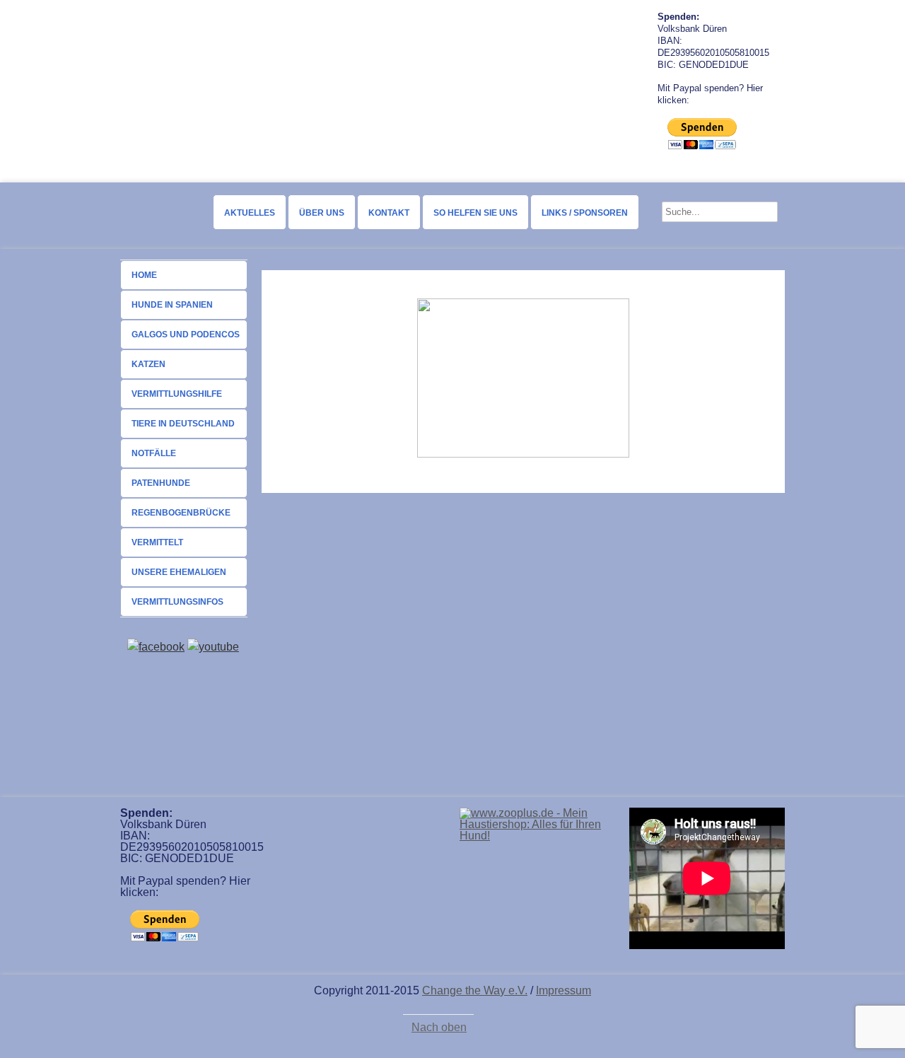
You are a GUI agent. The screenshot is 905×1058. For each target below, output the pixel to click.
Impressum (563, 990)
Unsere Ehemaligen (179, 572)
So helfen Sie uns (475, 213)
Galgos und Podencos (186, 334)
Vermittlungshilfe (177, 394)
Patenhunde (161, 483)
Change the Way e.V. (474, 990)
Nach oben (439, 1027)
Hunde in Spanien (172, 305)
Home (144, 275)
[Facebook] (156, 647)
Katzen (148, 364)
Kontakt (388, 213)
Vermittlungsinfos (177, 602)
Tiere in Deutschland (183, 424)
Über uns (321, 213)
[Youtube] (213, 647)
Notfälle (154, 453)
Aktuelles (249, 213)
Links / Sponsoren (585, 213)
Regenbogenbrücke (181, 513)
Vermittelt (157, 542)
